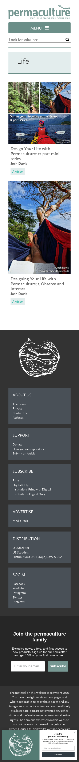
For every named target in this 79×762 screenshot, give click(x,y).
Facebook (19, 583)
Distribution (26, 538)
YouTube (18, 588)
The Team (19, 403)
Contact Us (20, 412)
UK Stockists (21, 547)
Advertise (23, 511)
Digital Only (21, 484)
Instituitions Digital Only (29, 493)
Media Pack (20, 520)
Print (16, 480)
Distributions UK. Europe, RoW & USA (37, 556)
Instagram (19, 592)
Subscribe (23, 471)
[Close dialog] (74, 732)
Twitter (17, 597)
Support (21, 435)
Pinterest (18, 601)
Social (19, 574)
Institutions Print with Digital (32, 489)
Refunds (18, 417)
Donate (17, 444)
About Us (22, 395)
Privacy (17, 408)
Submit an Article (24, 453)
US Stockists (21, 552)
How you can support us (28, 448)
